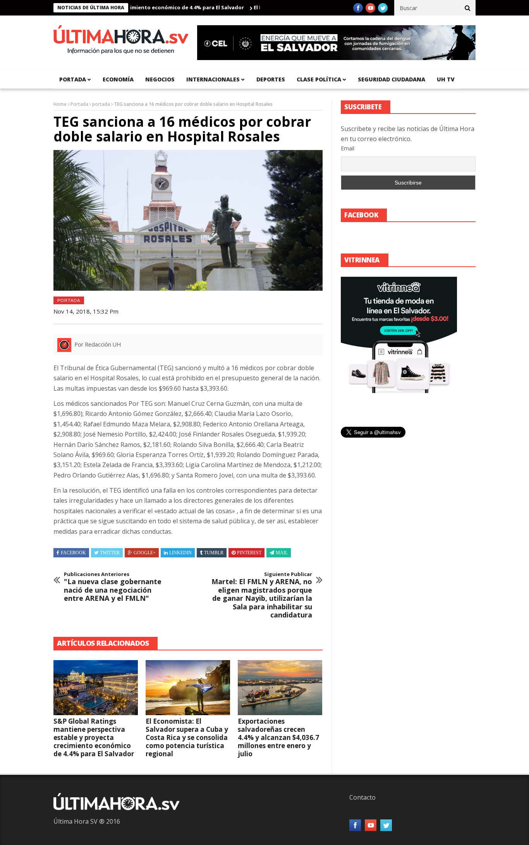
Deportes (270, 79)
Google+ (145, 552)
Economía (118, 79)
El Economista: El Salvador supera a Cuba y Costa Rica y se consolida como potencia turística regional (187, 737)
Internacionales (213, 79)
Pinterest (249, 552)
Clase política (319, 79)
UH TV (446, 79)
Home (60, 104)
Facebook (73, 552)
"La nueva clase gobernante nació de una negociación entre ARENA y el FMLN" (112, 586)
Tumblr (213, 552)
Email (347, 148)
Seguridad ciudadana (391, 79)
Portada (79, 104)
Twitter (110, 552)
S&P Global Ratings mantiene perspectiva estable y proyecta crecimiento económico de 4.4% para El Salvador (93, 737)
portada (72, 79)
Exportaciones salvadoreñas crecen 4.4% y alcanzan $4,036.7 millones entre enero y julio (278, 737)
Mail (282, 552)
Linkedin (180, 552)
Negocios (160, 79)
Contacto (362, 797)
